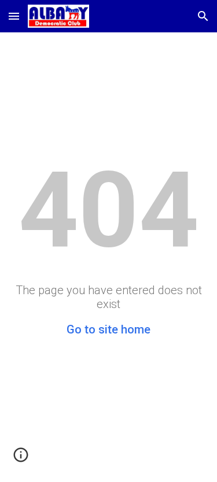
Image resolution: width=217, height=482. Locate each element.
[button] (14, 16)
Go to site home (108, 329)
